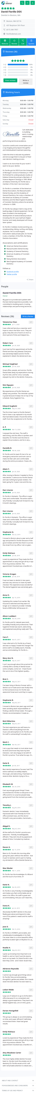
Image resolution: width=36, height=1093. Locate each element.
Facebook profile (13, 272)
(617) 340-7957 (12, 29)
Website (5, 43)
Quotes (31, 43)
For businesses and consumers (15, 1086)
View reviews (10, 80)
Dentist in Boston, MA (10, 15)
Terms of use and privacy (12, 1091)
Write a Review (28, 316)
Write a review (26, 81)
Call (22, 43)
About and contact (10, 1081)
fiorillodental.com (13, 34)
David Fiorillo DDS (11, 11)
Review (14, 43)
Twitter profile (12, 274)
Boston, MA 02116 (13, 21)
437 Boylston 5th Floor (15, 25)
